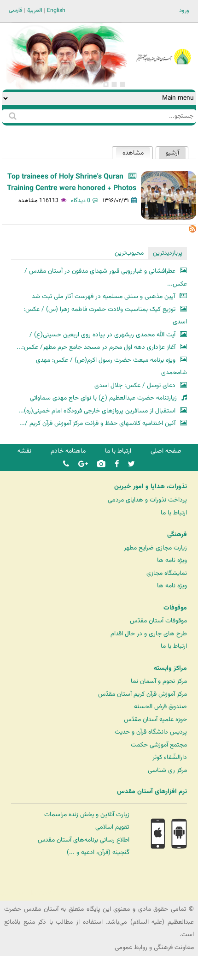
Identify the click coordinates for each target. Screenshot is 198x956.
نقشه (24, 451)
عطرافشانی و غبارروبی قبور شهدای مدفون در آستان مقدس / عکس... (105, 277)
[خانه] (163, 44)
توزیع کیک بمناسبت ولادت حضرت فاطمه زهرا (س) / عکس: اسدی (104, 316)
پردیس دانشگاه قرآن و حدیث (151, 732)
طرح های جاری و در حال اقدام (149, 634)
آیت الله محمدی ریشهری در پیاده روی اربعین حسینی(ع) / (102, 335)
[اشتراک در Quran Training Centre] (192, 231)
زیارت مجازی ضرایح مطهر (155, 548)
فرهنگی (177, 535)
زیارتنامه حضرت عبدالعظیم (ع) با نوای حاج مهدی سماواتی (103, 398)
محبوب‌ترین (129, 253)
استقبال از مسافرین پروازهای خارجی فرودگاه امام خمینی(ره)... (96, 411)
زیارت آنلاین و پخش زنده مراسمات (86, 814)
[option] (66, 56)
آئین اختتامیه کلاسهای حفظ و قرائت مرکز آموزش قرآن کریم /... (97, 423)
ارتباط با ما (118, 451)
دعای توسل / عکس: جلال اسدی (134, 385)
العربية (34, 10)
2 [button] (114, 84)
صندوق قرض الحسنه (160, 706)
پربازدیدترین (167, 253)
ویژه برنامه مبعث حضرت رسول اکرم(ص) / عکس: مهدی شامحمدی (111, 366)
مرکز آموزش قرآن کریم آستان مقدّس (142, 694)
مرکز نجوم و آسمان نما (159, 681)
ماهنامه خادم (68, 451)
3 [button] (106, 84)
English (56, 10)
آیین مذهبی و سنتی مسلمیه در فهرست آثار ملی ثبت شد (103, 296)
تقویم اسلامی (112, 827)
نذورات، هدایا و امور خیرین (150, 487)
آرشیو (172, 153)
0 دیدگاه (80, 200)
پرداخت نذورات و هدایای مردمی (147, 500)
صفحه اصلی (166, 451)
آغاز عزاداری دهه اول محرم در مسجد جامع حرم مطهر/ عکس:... (96, 347)
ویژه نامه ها (172, 560)
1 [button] (122, 84)
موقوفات (175, 608)
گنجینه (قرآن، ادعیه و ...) (98, 852)
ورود (184, 10)
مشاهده (130, 153)
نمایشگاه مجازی (166, 573)
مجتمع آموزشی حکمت (159, 745)
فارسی (16, 10)
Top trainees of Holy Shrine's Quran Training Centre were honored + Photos (71, 182)
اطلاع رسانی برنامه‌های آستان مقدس (83, 840)
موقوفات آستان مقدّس (158, 621)
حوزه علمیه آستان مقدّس (155, 719)
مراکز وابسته (170, 668)
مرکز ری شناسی (167, 770)
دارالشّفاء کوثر (169, 757)
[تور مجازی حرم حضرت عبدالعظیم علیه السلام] (36, 75)
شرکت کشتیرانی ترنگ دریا (32, 893)
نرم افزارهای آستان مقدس (151, 792)
